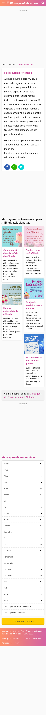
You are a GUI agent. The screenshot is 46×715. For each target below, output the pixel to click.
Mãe (5, 501)
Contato (26, 638)
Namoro (7, 550)
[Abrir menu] (3, 3)
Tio (5, 544)
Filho (6, 482)
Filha (6, 476)
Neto (6, 600)
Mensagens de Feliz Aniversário (17, 606)
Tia (5, 538)
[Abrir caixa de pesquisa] (43, 3)
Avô (5, 587)
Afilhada (12, 64)
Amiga (6, 463)
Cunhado (8, 575)
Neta (6, 594)
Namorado (8, 563)
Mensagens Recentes (11, 638)
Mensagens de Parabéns (14, 612)
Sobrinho (8, 532)
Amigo (6, 470)
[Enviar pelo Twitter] (21, 167)
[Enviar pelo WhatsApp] (14, 167)
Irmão (6, 494)
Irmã (6, 488)
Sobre (17, 643)
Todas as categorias (23, 621)
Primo (6, 519)
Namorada (8, 556)
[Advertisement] (23, 35)
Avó (5, 581)
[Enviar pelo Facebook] (7, 167)
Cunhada (7, 569)
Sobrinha (8, 525)
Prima (6, 513)
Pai (5, 507)
